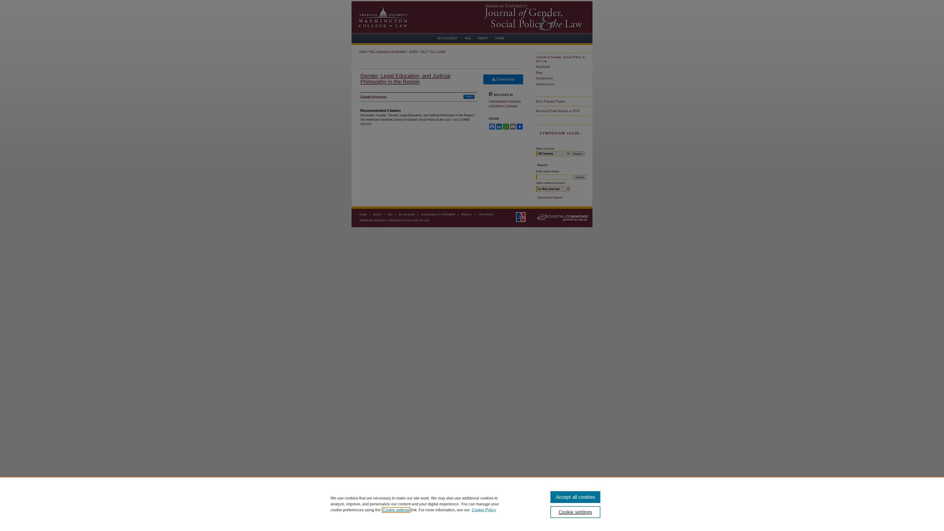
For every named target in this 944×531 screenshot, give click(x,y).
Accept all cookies (575, 497)
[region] (472, 504)
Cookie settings (396, 510)
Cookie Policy (484, 510)
